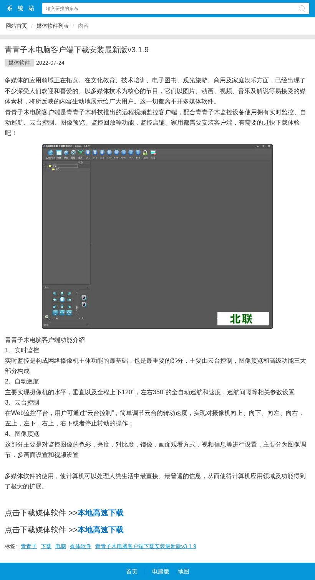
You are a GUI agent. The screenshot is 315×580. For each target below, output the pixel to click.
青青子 (29, 546)
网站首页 (16, 26)
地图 (183, 571)
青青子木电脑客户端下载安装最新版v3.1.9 (145, 546)
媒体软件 (19, 63)
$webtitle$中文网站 (21, 8)
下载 (46, 546)
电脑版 (160, 571)
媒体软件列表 (52, 26)
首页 (132, 571)
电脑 (60, 546)
